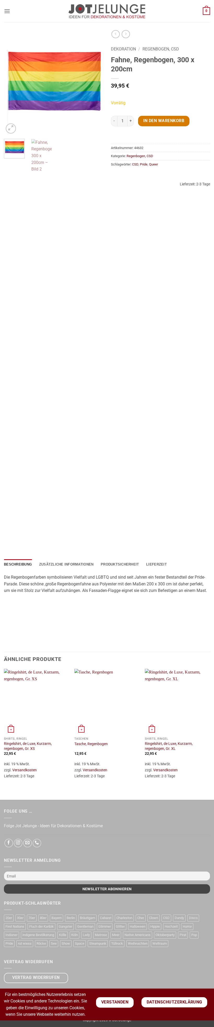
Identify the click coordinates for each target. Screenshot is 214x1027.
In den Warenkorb (163, 120)
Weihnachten (137, 943)
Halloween (137, 926)
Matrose (101, 935)
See (54, 943)
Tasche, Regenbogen (91, 744)
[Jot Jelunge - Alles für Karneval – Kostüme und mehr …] (107, 11)
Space (79, 943)
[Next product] (115, 34)
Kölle (62, 935)
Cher (140, 918)
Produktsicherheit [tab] (120, 564)
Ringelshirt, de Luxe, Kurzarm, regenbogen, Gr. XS (28, 746)
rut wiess (25, 943)
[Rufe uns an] (37, 843)
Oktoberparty (165, 935)
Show (66, 943)
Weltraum (159, 943)
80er (43, 918)
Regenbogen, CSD (160, 49)
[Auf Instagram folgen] (18, 843)
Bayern (56, 918)
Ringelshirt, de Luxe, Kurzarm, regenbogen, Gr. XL (169, 746)
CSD (135, 164)
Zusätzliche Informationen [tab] (66, 564)
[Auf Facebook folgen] (8, 843)
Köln (74, 935)
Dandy (179, 918)
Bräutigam (87, 918)
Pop (194, 935)
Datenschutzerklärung (174, 1002)
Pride (143, 164)
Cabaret (105, 918)
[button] (7, 11)
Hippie (155, 926)
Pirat (183, 935)
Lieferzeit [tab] (156, 564)
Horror (187, 926)
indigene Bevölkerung (38, 935)
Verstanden (115, 1002)
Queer (153, 164)
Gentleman (85, 926)
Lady (86, 935)
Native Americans (137, 935)
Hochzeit (171, 926)
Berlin (71, 918)
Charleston (124, 918)
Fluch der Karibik (41, 926)
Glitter (120, 926)
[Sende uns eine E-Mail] (27, 843)
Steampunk (97, 943)
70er (31, 918)
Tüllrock (117, 943)
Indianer (11, 935)
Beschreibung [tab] (18, 564)
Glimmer (104, 926)
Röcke (41, 943)
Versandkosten (24, 770)
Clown (153, 918)
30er (20, 918)
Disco (193, 918)
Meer (116, 935)
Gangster (65, 926)
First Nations (14, 926)
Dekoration (123, 49)
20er (8, 918)
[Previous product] (126, 34)
